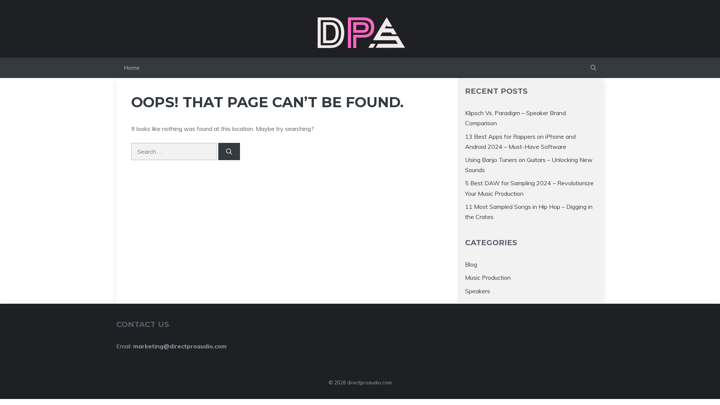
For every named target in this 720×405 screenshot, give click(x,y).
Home (132, 67)
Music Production (488, 277)
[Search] (229, 151)
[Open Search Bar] (593, 68)
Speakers (477, 291)
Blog (471, 264)
